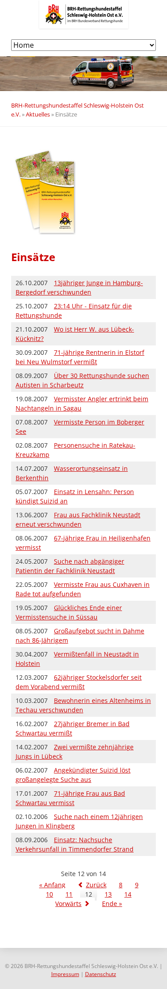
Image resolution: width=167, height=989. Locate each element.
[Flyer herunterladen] (49, 233)
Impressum (65, 974)
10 (49, 894)
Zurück (96, 885)
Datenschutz (100, 974)
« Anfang (52, 885)
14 (127, 894)
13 (108, 894)
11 (69, 894)
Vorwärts (68, 903)
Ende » (112, 903)
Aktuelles (38, 114)
